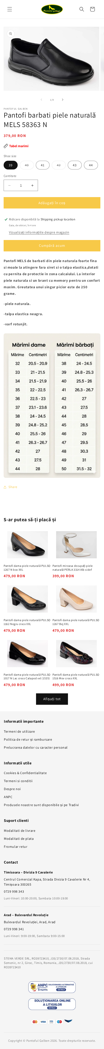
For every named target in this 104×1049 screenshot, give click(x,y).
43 (75, 165)
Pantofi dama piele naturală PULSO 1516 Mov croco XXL (75, 676)
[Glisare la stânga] (41, 99)
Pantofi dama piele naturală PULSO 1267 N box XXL (27, 567)
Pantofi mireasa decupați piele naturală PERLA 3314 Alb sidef (72, 567)
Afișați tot (52, 699)
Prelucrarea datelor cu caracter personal (36, 747)
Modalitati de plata (19, 838)
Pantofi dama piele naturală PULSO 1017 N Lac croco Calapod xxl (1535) (27, 676)
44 (91, 165)
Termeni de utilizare (19, 731)
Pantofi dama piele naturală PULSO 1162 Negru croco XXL (27, 622)
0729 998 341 (14, 929)
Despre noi (12, 789)
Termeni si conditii (18, 781)
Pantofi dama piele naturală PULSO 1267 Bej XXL (75, 622)
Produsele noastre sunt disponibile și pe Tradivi (41, 805)
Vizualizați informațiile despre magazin (39, 232)
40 (29, 166)
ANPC (8, 797)
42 (61, 166)
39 (11, 165)
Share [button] (12, 487)
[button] (9, 9)
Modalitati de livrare (20, 830)
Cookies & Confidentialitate (25, 773)
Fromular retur (15, 846)
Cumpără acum (52, 245)
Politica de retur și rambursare (28, 739)
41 (43, 165)
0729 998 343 (14, 891)
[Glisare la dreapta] (62, 99)
